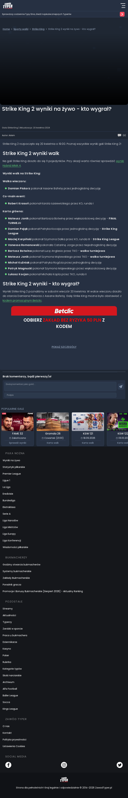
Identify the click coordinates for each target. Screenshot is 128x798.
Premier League (12, 473)
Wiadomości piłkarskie (15, 547)
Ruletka (7, 662)
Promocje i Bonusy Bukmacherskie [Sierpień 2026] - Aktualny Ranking (43, 591)
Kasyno (7, 648)
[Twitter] (120, 765)
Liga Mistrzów (10, 527)
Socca (6, 702)
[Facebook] (8, 765)
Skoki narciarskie (12, 675)
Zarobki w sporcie (13, 628)
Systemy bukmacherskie (17, 571)
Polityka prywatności (14, 739)
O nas (6, 726)
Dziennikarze (10, 642)
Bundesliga (9, 500)
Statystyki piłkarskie (14, 467)
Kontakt (7, 733)
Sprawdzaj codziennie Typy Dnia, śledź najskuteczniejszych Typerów (36, 14)
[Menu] (122, 5)
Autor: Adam (8, 135)
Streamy (8, 608)
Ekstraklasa (9, 507)
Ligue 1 (6, 480)
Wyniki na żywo (11, 460)
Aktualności (9, 615)
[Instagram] (64, 765)
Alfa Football (10, 688)
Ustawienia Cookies (14, 746)
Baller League (10, 695)
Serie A (6, 513)
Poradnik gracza (12, 584)
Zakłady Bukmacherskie (16, 578)
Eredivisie (8, 493)
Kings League (10, 709)
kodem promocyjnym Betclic (22, 300)
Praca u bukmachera (15, 635)
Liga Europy (9, 534)
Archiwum (8, 682)
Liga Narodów (10, 520)
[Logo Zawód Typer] (8, 5)
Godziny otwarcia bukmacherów (21, 564)
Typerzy (7, 622)
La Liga (6, 487)
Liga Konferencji (12, 540)
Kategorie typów (12, 668)
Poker (6, 655)
